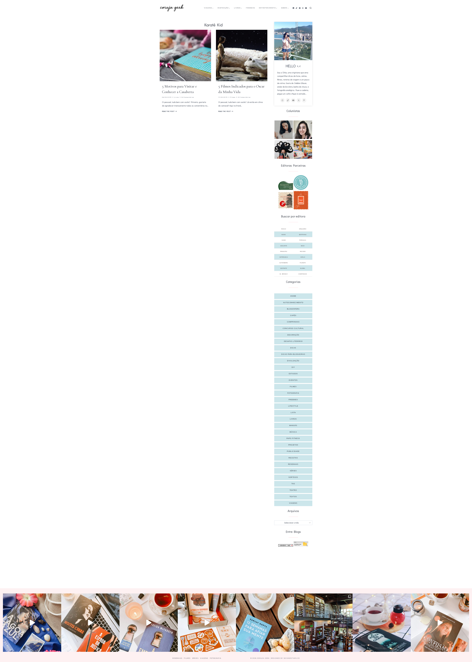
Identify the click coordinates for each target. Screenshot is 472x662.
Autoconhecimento (293, 302)
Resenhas (293, 464)
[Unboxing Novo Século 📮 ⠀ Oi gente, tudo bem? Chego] (440, 622)
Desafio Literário (293, 341)
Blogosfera (293, 309)
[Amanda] (302, 129)
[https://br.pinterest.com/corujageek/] (304, 100)
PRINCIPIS (283, 251)
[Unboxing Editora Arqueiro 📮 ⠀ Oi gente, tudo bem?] (148, 622)
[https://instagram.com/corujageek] (282, 100)
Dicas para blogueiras (293, 354)
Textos (293, 496)
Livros (176, 97)
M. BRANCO (284, 274)
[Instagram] (293, 8)
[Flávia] (283, 129)
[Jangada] (301, 200)
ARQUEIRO (302, 229)
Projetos (293, 445)
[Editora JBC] (285, 200)
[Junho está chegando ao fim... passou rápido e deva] (265, 622)
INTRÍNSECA (284, 257)
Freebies (250, 8)
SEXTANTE (283, 268)
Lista (293, 412)
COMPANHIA (302, 274)
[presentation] (185, 55)
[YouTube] (306, 8)
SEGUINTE (283, 246)
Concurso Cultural (293, 328)
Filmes (232, 97)
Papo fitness (293, 438)
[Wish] (301, 182)
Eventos (293, 380)
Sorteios (293, 477)
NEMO (283, 234)
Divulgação (293, 361)
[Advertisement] (293, 565)
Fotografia (293, 393)
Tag (293, 484)
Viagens (293, 503)
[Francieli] (283, 149)
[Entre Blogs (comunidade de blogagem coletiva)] (301, 544)
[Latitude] (285, 185)
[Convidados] (303, 149)
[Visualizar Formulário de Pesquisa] (310, 8)
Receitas (293, 458)
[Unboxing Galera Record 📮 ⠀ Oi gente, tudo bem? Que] (207, 622)
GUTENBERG (284, 263)
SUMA (284, 240)
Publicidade (293, 451)
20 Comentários (244, 97)
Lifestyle (293, 406)
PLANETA (303, 263)
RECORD (303, 251)
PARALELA (302, 240)
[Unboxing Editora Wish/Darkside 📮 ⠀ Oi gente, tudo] (32, 622)
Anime (293, 296)
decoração (293, 335)
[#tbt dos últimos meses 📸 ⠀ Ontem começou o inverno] (323, 622)
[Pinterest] (299, 8)
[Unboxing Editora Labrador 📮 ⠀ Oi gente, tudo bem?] (90, 622)
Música (293, 432)
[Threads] (302, 8)
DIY (293, 367)
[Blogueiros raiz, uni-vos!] (285, 545)
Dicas (293, 348)
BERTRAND (302, 234)
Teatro (293, 490)
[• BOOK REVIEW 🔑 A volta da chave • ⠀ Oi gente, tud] (382, 622)
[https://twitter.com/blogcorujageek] (298, 100)
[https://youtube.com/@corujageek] (293, 100)
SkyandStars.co (292, 658)
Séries (293, 471)
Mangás (293, 425)
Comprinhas (293, 322)
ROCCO (283, 229)
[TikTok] (296, 8)
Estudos (293, 374)
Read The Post (169, 111)
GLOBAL (302, 268)
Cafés (293, 315)
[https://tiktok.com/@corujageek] (288, 100)
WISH (303, 246)
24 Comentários (187, 97)
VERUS (302, 257)
